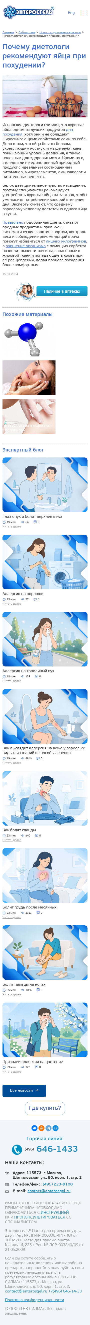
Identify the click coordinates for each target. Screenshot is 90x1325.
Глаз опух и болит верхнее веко (32, 517)
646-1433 (57, 1149)
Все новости (24, 1091)
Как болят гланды (19, 830)
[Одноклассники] (41, 1128)
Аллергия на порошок (22, 594)
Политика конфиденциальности (34, 1300)
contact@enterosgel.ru (49, 1191)
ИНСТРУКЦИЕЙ (55, 1213)
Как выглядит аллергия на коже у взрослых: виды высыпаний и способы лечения (43, 750)
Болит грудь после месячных (29, 907)
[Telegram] (49, 1128)
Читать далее (11, 526)
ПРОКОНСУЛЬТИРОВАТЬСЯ (39, 1218)
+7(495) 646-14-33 (65, 1291)
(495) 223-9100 (58, 1184)
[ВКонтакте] (35, 1128)
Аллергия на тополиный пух (28, 671)
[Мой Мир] (55, 1128)
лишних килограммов (66, 242)
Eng (71, 13)
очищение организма (26, 246)
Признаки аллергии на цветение (32, 1062)
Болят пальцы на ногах (24, 985)
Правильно (12, 223)
